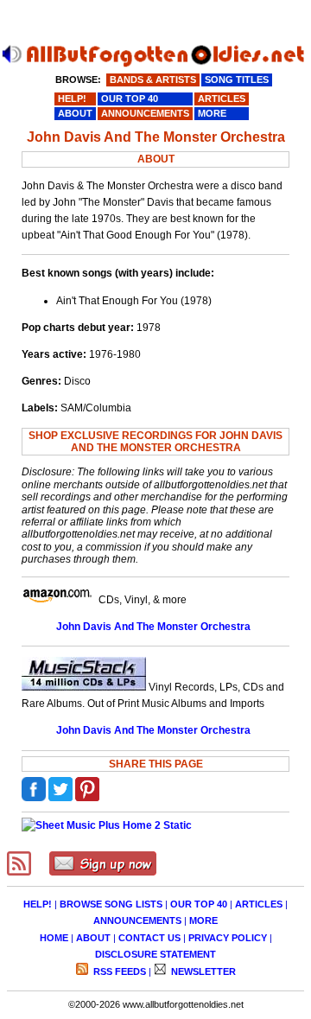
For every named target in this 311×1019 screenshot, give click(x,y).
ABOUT (93, 938)
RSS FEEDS (118, 971)
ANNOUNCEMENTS (137, 920)
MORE (203, 920)
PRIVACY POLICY (227, 938)
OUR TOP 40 (198, 904)
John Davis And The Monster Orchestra (153, 627)
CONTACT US (149, 938)
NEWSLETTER (202, 971)
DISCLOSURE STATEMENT (155, 954)
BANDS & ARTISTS (153, 79)
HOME (54, 938)
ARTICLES (258, 904)
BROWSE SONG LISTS (111, 904)
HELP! (37, 904)
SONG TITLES (236, 79)
